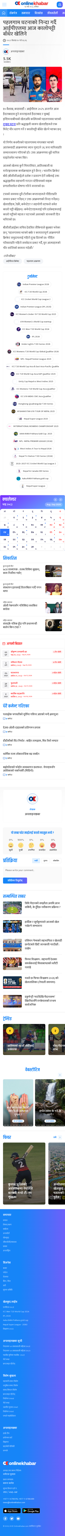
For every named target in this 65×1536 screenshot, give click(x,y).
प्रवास (5, 1246)
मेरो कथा (6, 1359)
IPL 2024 (7, 1316)
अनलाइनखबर (17, 51)
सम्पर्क (5, 1451)
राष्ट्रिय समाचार (7, 602)
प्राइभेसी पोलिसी (9, 1446)
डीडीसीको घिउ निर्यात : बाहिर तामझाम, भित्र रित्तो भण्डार (30, 741)
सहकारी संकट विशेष (10, 1381)
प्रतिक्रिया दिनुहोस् (15, 880)
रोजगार (5, 1277)
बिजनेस (39, 13)
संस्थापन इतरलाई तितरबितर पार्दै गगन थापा (22, 589)
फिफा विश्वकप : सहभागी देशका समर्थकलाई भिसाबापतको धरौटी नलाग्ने (41, 963)
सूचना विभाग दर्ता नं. (10, 1488)
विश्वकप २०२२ (8, 1329)
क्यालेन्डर (9, 499)
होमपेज (13, 13)
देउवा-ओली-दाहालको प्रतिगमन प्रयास (21, 728)
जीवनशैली (52, 13)
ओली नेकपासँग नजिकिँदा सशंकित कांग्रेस (20, 607)
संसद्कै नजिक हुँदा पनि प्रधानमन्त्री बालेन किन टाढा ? (20, 625)
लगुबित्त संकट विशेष (10, 1386)
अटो (4, 1285)
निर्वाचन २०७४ (8, 1399)
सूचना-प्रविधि (7, 1290)
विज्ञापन (6, 1442)
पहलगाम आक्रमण (33, 261)
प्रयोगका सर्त (7, 1438)
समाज (5, 1220)
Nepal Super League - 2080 (15, 1325)
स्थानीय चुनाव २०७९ (10, 1407)
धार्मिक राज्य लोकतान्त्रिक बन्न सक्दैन (21, 754)
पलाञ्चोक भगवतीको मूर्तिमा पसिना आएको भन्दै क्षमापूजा (30, 714)
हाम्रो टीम (6, 1433)
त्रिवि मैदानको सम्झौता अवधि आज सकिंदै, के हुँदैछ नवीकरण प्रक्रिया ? (42, 905)
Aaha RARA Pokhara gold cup (15, 1320)
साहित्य (5, 1229)
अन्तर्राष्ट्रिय (6, 1251)
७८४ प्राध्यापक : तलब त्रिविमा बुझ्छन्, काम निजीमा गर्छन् (21, 571)
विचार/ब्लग (7, 1225)
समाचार (25, 13)
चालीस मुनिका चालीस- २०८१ (14, 1355)
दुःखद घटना (9, 124)
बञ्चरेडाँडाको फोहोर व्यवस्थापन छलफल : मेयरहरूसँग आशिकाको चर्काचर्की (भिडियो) (29, 769)
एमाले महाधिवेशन (9, 1416)
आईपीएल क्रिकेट (12, 261)
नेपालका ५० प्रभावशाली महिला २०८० (16, 1351)
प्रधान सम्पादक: (8, 1479)
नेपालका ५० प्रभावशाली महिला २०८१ (16, 1346)
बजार (5, 1268)
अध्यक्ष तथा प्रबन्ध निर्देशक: (12, 1471)
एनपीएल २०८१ (8, 1307)
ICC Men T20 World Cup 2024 (16, 1312)
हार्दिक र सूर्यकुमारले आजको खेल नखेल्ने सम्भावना (42, 924)
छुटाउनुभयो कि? (8, 566)
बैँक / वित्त (7, 1281)
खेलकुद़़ (6, 1238)
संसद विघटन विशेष (10, 1390)
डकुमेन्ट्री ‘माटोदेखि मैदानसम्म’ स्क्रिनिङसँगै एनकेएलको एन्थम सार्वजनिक (40, 1001)
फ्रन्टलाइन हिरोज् (9, 1364)
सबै (54, 1137)
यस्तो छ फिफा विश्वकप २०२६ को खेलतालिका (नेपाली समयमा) (41, 980)
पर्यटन (5, 1272)
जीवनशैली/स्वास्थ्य (9, 1242)
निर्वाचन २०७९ (8, 1412)
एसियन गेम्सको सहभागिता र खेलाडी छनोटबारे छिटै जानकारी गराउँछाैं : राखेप (43, 944)
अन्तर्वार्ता (6, 1233)
